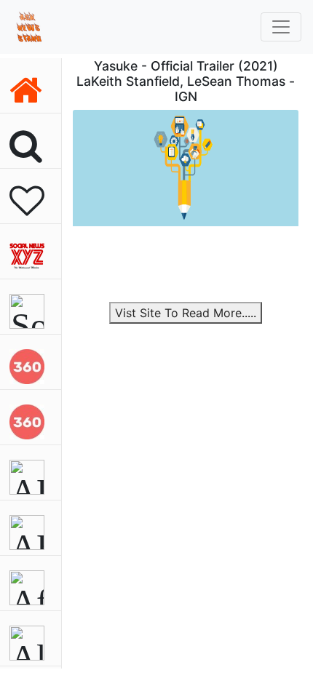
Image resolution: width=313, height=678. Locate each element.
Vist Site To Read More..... (185, 313)
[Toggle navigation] (281, 26)
